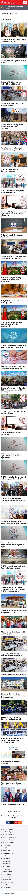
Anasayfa (5, 13)
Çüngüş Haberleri (7, 871)
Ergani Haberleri (7, 879)
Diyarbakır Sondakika (8, 834)
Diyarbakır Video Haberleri (10, 837)
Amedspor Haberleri (8, 840)
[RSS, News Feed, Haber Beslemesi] (20, 822)
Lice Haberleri (6, 856)
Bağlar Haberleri (7, 845)
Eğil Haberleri (6, 866)
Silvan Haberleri (7, 885)
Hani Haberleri (6, 861)
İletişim (15, 816)
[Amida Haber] (8, 2)
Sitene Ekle (13, 817)
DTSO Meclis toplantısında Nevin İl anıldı (15, 7)
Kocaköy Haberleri (8, 882)
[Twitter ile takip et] (12, 822)
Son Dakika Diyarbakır (9, 832)
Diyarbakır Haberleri (8, 829)
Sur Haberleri (6, 848)
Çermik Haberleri (7, 869)
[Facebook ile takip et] (8, 822)
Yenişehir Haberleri (8, 850)
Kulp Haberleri (6, 858)
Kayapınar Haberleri (8, 853)
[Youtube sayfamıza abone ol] (16, 822)
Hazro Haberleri (7, 864)
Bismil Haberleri (7, 874)
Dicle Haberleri (7, 877)
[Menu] (25, 2)
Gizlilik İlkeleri (22, 816)
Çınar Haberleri (7, 887)
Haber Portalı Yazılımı (9, 893)
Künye (9, 816)
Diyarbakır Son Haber (8, 842)
